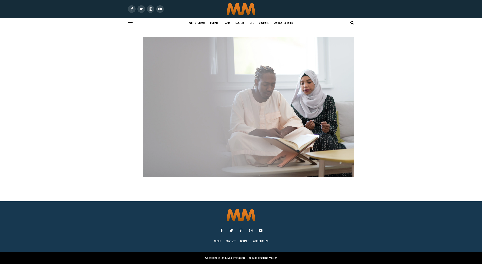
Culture (263, 22)
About (217, 241)
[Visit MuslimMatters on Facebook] (221, 230)
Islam (227, 22)
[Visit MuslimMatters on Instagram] (251, 230)
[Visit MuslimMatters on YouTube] (260, 230)
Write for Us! (197, 22)
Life (251, 22)
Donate (214, 22)
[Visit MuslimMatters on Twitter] (231, 230)
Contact (231, 241)
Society (239, 22)
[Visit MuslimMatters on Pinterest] (241, 230)
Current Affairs (283, 22)
